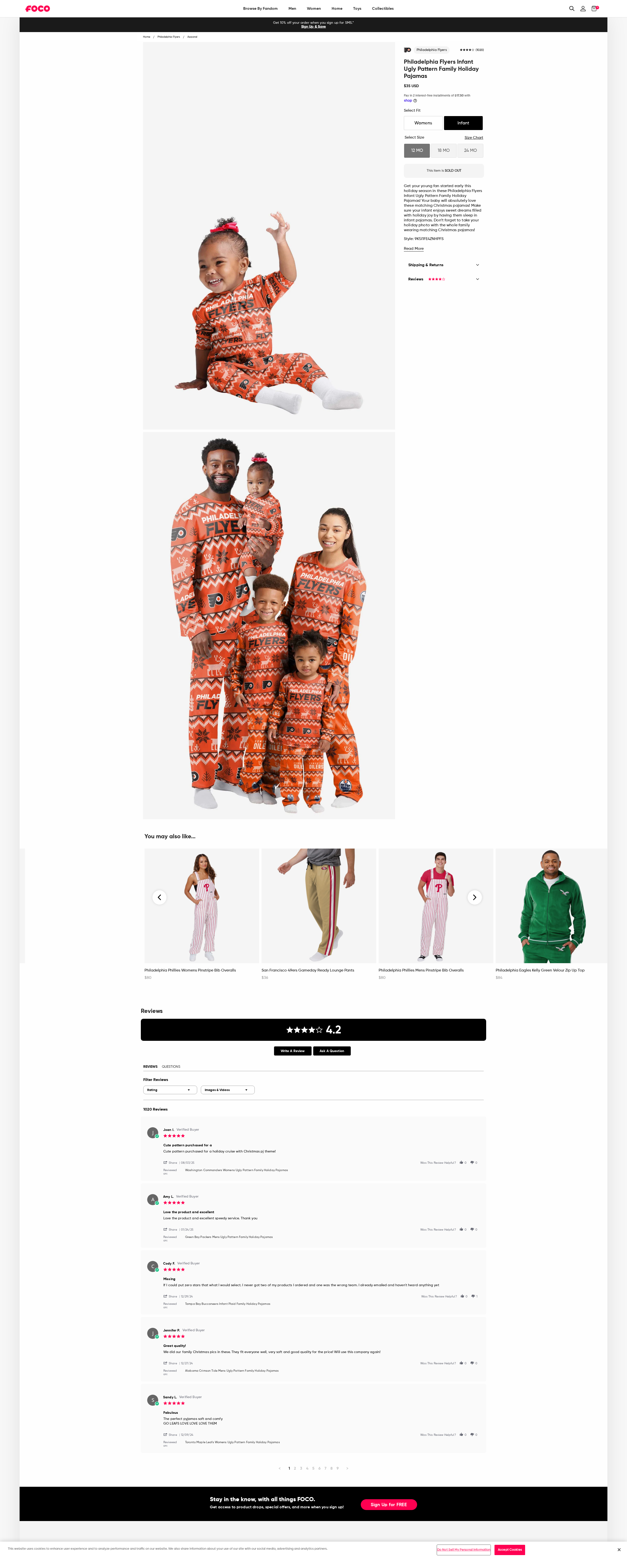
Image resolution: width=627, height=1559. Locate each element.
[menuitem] (260, 8)
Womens (423, 123)
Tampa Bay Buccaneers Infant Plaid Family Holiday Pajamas (227, 1304)
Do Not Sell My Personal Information (464, 1549)
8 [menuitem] (331, 1468)
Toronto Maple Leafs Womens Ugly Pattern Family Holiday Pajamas (232, 1442)
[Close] (619, 1549)
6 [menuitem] (319, 1468)
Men (292, 8)
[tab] (293, 1051)
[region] (313, 1550)
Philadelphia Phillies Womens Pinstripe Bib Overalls (190, 970)
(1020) (480, 50)
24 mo (470, 150)
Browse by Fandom (260, 8)
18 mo (444, 150)
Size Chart (474, 138)
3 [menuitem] (301, 1468)
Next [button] (475, 897)
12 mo (417, 150)
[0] (593, 8)
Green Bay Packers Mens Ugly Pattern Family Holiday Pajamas (229, 1237)
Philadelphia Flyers (432, 50)
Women (314, 8)
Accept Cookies (510, 1549)
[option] (313, 24)
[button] (172, 1162)
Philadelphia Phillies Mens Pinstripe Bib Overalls (421, 970)
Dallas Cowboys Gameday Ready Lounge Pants (70, 970)
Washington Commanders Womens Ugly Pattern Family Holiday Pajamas (236, 1170)
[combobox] (170, 1090)
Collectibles (383, 8)
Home (337, 8)
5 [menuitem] (313, 1468)
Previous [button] (160, 897)
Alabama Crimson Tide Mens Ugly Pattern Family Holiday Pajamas (232, 1370)
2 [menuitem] (295, 1468)
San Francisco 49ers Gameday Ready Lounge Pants (308, 970)
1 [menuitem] (289, 1468)
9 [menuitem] (338, 1468)
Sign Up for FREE (389, 1505)
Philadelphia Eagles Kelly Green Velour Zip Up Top (540, 970)
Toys (357, 8)
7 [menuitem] (325, 1468)
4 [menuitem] (307, 1468)
